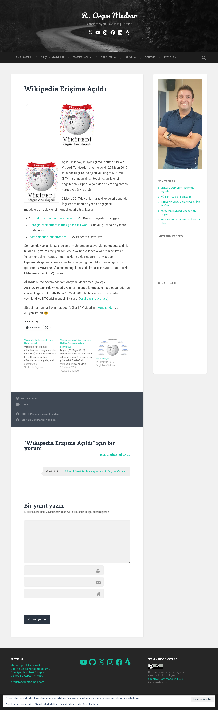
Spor (129, 57)
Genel (24, 404)
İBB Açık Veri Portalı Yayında (38, 419)
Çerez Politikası (90, 704)
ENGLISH (170, 57)
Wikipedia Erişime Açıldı (65, 88)
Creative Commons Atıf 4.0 (165, 679)
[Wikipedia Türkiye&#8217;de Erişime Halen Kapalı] (42, 353)
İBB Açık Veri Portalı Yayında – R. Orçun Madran (95, 471)
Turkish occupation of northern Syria (54, 218)
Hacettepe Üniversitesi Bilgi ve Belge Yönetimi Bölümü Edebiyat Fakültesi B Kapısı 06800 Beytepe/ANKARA (30, 670)
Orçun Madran (52, 57)
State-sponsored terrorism (48, 237)
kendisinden (106, 307)
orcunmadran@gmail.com (27, 682)
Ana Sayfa (23, 57)
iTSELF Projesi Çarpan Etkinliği (40, 414)
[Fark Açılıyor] (112, 347)
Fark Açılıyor (102, 358)
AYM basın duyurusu (93, 298)
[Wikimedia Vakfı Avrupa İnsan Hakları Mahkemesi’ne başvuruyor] (78, 355)
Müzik (150, 57)
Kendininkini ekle (115, 454)
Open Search (203, 57)
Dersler (107, 57)
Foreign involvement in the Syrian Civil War (58, 225)
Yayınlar (80, 57)
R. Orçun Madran (109, 15)
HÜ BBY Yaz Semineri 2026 (176, 196)
